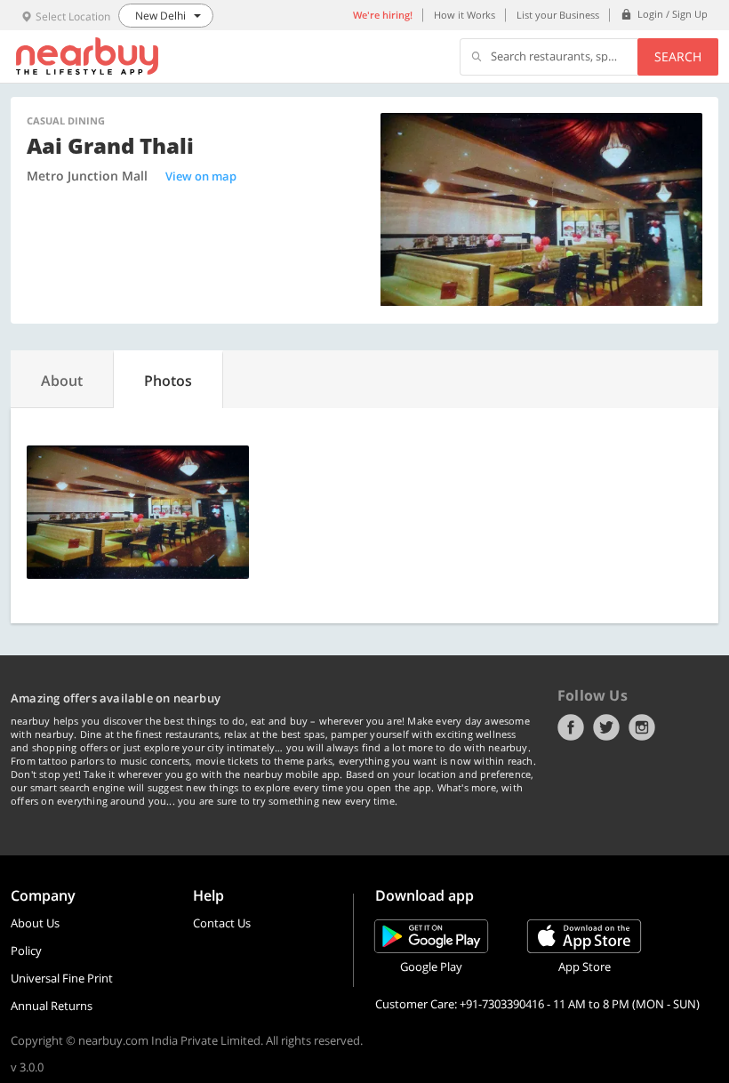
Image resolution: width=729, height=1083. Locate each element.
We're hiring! (383, 14)
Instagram (642, 727)
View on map (200, 176)
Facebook (570, 727)
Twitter (606, 727)
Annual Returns (51, 1006)
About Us (35, 923)
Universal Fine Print (62, 978)
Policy (26, 951)
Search (677, 56)
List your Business (558, 14)
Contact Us (222, 923)
